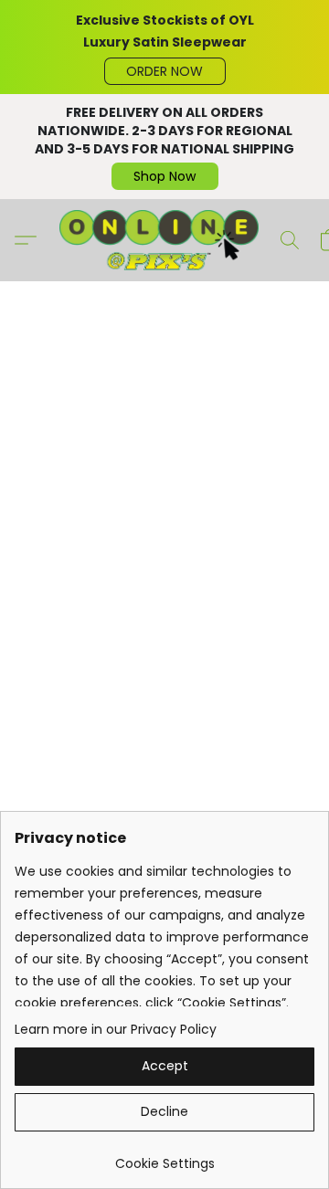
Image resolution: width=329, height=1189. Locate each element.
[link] (164, 1156)
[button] (165, 71)
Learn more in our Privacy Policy (116, 1029)
